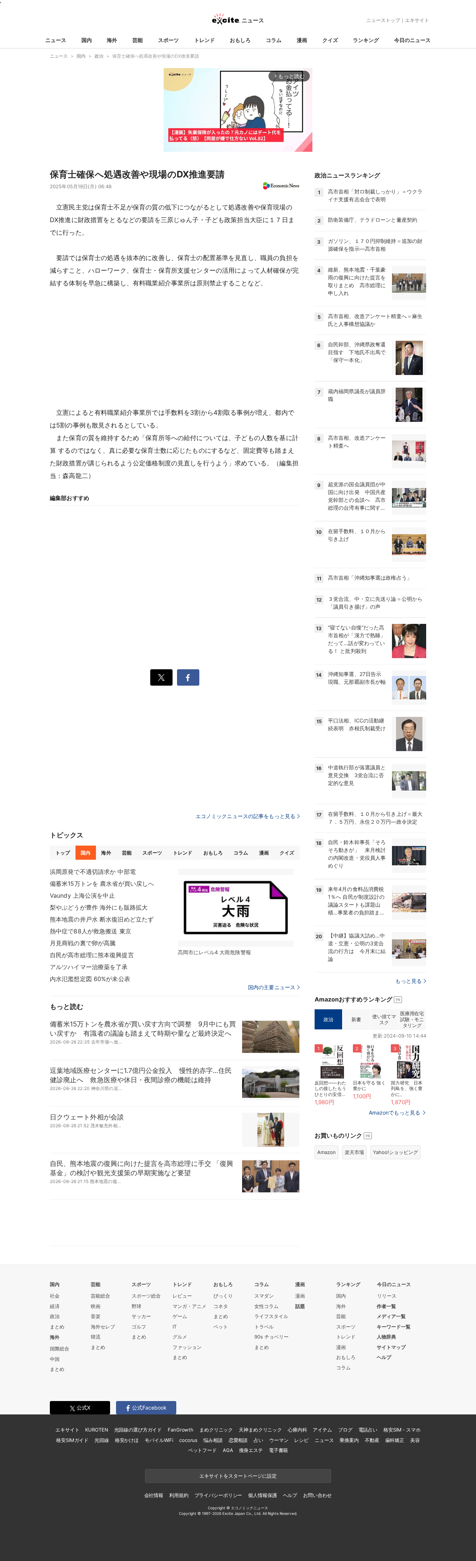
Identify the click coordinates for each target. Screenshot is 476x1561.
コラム (274, 40)
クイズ (330, 40)
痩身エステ (251, 1450)
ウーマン (278, 1440)
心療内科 (297, 1430)
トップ (62, 853)
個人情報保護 (262, 1495)
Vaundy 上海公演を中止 (82, 895)
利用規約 (178, 1495)
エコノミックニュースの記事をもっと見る (245, 816)
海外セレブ (103, 1327)
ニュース (55, 40)
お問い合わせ (317, 1495)
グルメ (180, 1337)
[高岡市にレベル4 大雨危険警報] (236, 908)
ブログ (345, 1430)
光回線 (101, 1440)
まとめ (57, 1327)
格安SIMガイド (72, 1440)
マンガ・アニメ (189, 1306)
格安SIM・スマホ (402, 1430)
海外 (112, 40)
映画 (95, 1306)
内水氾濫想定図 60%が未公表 (90, 979)
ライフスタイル (271, 1316)
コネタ (220, 1306)
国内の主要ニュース (271, 987)
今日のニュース (412, 40)
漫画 (302, 40)
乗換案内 (349, 1440)
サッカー (141, 1316)
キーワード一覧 (394, 1327)
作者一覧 (386, 1306)
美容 (415, 1440)
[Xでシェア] (161, 677)
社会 (55, 1296)
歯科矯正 (394, 1440)
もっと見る (408, 981)
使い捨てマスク (384, 1019)
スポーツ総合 (146, 1296)
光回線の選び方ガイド (138, 1430)
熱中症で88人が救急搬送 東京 (90, 931)
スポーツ (168, 40)
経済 (55, 1306)
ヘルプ (384, 1357)
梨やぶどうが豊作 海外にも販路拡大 (99, 907)
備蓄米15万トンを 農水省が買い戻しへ (102, 883)
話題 (300, 1306)
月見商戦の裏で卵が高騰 (83, 943)
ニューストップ (383, 20)
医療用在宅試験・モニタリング (412, 1019)
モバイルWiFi (159, 1440)
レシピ (301, 1440)
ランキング (366, 40)
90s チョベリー (271, 1337)
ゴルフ (139, 1327)
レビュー (182, 1296)
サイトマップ (391, 1347)
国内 (86, 40)
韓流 (95, 1337)
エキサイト (417, 20)
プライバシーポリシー (218, 1495)
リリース (386, 1296)
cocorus (188, 1440)
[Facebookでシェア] (188, 677)
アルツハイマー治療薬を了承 (89, 967)
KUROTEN (96, 1430)
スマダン (264, 1296)
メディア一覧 (391, 1316)
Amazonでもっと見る (394, 1112)
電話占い (367, 1430)
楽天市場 (354, 1152)
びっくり (223, 1296)
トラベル (264, 1327)
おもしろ (240, 40)
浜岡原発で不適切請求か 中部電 (93, 871)
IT (175, 1327)
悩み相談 (212, 1440)
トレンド (204, 40)
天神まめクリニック (260, 1430)
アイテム (322, 1430)
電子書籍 (278, 1450)
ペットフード (202, 1450)
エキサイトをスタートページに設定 (238, 1476)
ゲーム (180, 1316)
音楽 (95, 1316)
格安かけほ (127, 1440)
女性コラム (266, 1306)
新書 (356, 1019)
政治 (328, 1019)
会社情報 (153, 1495)
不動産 (372, 1440)
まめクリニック (216, 1430)
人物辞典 (386, 1337)
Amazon (326, 1152)
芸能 (137, 40)
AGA (228, 1450)
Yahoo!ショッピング (395, 1152)
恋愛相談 (238, 1440)
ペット (220, 1327)
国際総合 (59, 1349)
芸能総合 (100, 1296)
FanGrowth (180, 1430)
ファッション (187, 1347)
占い (258, 1440)
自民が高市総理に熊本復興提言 (92, 955)
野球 (136, 1306)
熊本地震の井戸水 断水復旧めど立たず (102, 919)
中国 (55, 1359)
